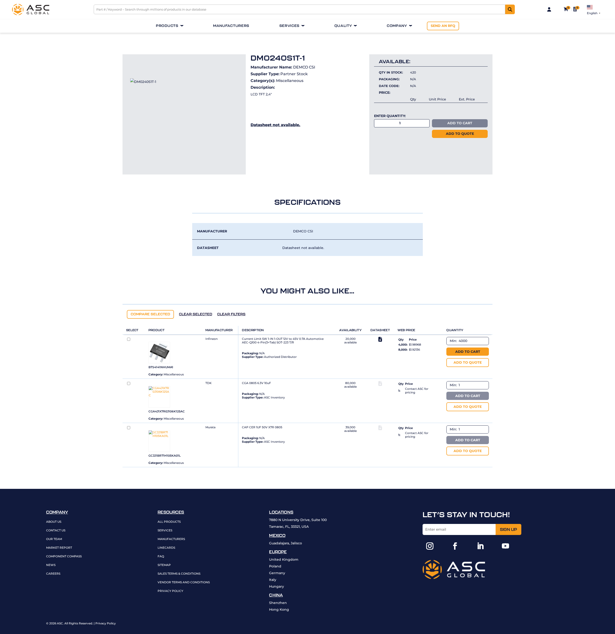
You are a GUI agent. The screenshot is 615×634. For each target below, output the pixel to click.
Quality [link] (343, 26)
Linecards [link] (166, 547)
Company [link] (397, 26)
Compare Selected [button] (150, 314)
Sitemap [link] (164, 565)
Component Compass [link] (64, 556)
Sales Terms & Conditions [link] (179, 573)
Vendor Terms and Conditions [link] (184, 582)
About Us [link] (53, 521)
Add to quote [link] (460, 133)
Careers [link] (53, 573)
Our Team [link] (54, 539)
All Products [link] (169, 521)
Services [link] (289, 26)
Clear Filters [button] (231, 314)
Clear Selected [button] (195, 314)
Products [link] (167, 26)
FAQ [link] (161, 556)
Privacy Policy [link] (170, 591)
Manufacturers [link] (231, 26)
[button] (430, 546)
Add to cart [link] (467, 351)
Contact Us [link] (55, 530)
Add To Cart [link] (459, 123)
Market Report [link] (59, 547)
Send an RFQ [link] (443, 26)
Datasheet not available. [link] (275, 125)
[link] (30, 14)
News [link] (50, 565)
